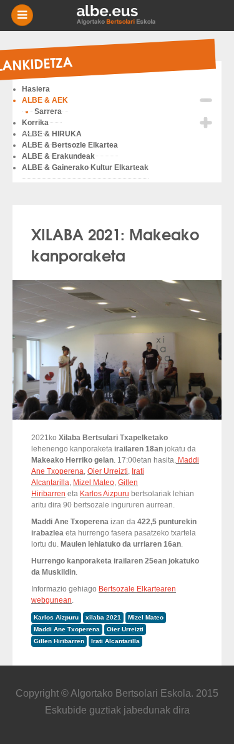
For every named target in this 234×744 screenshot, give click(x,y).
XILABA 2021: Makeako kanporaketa (115, 244)
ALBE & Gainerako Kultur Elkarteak (85, 167)
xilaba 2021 (103, 617)
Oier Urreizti (107, 471)
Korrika (35, 122)
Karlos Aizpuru (104, 493)
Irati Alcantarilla (115, 641)
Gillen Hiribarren (59, 641)
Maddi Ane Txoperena (67, 629)
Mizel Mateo (93, 482)
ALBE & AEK (45, 100)
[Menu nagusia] (122, 15)
